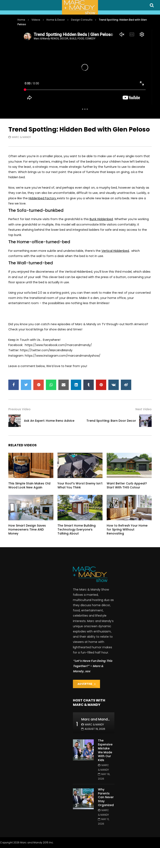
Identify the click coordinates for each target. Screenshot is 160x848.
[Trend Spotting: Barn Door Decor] (145, 420)
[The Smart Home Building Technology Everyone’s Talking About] (80, 507)
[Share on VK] (113, 385)
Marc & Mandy (21, 137)
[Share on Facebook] (13, 385)
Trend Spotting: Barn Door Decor (111, 421)
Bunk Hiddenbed (101, 219)
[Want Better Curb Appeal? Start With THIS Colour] (129, 465)
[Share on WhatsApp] (51, 385)
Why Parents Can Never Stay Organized (106, 797)
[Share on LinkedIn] (76, 385)
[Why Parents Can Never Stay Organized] (83, 798)
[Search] (151, 5)
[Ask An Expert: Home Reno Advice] (14, 420)
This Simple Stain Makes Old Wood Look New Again (29, 485)
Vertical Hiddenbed (115, 251)
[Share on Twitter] (26, 385)
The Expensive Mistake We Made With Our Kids (105, 750)
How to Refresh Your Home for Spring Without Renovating (127, 529)
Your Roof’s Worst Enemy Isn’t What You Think (80, 485)
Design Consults (81, 19)
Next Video (143, 409)
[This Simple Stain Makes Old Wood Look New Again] (30, 465)
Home (21, 19)
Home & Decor (55, 19)
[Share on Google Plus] (38, 385)
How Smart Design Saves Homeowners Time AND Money (27, 529)
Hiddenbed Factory (43, 198)
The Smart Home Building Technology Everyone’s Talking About (77, 529)
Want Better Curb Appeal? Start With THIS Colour (127, 485)
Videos (35, 19)
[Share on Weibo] (126, 385)
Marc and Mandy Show (100, 719)
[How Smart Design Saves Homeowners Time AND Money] (30, 507)
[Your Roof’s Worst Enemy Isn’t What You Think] (80, 465)
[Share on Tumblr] (88, 385)
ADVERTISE (86, 684)
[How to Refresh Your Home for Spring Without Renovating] (129, 507)
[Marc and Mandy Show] (80, 7)
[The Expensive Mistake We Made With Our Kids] (83, 749)
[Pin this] (101, 385)
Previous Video (19, 409)
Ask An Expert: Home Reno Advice (49, 421)
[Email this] (63, 385)
